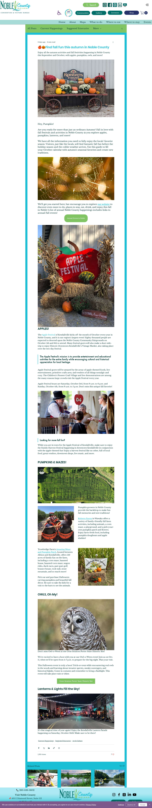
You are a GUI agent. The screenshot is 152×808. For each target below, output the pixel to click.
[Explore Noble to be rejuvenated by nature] (110, 778)
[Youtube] (134, 795)
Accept (142, 805)
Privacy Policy (91, 804)
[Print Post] (59, 748)
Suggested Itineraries (78, 28)
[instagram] (114, 795)
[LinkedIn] (129, 795)
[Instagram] (105, 5)
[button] (144, 12)
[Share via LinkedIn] (49, 748)
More (96, 28)
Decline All (131, 805)
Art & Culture (77, 741)
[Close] (149, 804)
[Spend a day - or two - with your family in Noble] (42, 778)
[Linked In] (120, 5)
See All (122, 766)
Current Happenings (52, 28)
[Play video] (76, 412)
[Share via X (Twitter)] (44, 748)
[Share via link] (54, 748)
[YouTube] (125, 5)
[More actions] (113, 42)
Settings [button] (121, 804)
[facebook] (119, 795)
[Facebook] (110, 5)
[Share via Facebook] (39, 748)
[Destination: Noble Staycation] (76, 778)
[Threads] (115, 5)
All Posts (31, 28)
